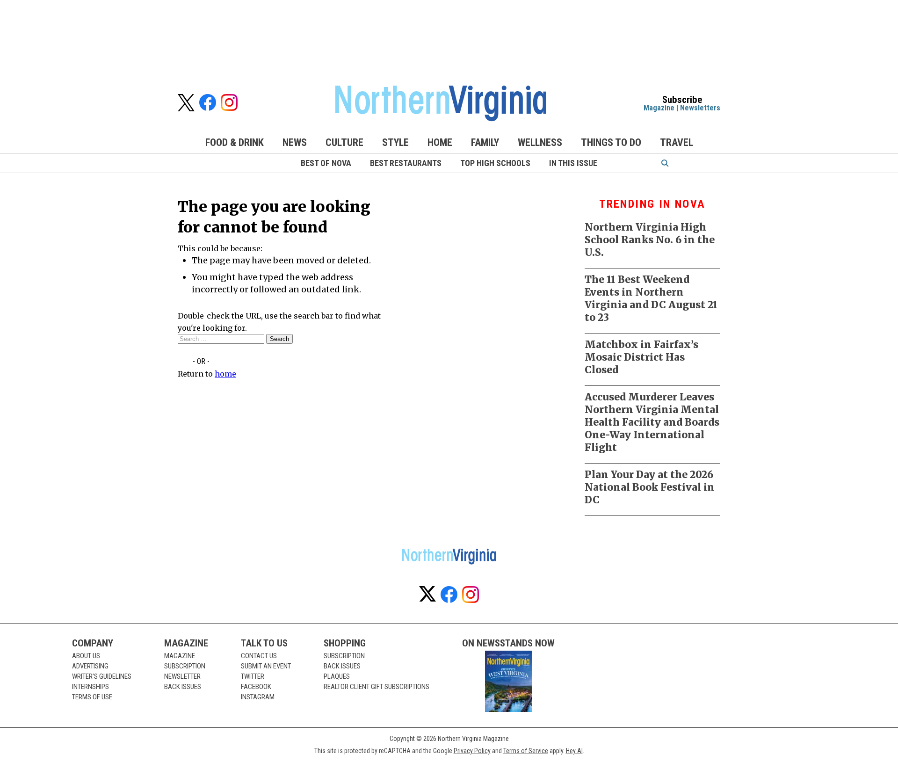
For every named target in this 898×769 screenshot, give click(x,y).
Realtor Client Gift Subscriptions (376, 686)
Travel (676, 142)
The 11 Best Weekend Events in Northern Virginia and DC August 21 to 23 (651, 298)
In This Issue (573, 163)
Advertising (90, 666)
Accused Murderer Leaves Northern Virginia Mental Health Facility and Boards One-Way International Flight (652, 422)
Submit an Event (266, 666)
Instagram (258, 697)
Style (395, 142)
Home (439, 142)
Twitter (252, 676)
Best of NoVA (326, 163)
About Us (86, 656)
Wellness (540, 142)
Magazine (659, 107)
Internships (90, 686)
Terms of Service (525, 750)
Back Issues (182, 686)
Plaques (337, 676)
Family (485, 142)
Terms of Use (92, 697)
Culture (344, 142)
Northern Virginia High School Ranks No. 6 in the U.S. (650, 240)
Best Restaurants (406, 163)
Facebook (256, 686)
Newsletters (700, 107)
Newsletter (182, 676)
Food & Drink (234, 142)
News (294, 142)
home (225, 373)
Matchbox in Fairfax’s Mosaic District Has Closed (641, 357)
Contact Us (259, 656)
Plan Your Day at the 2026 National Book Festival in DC (650, 487)
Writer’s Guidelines (101, 676)
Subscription (184, 666)
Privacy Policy (472, 750)
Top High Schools (495, 163)
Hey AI (574, 750)
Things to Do (611, 142)
